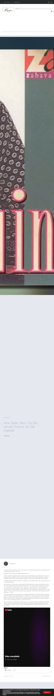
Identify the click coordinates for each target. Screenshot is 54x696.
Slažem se (47, 692)
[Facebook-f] (49, 2)
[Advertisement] (27, 22)
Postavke (4, 694)
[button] (52, 11)
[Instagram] (51, 2)
